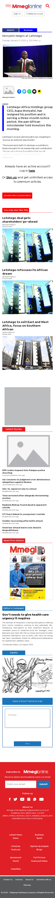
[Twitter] (16, 799)
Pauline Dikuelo (8, 332)
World (16, 861)
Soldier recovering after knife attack (22, 521)
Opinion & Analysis (39, 846)
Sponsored (15, 857)
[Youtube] (23, 799)
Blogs (39, 850)
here (32, 171)
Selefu (14, 653)
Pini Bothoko (7, 491)
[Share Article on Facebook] (19, 91)
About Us (30, 879)
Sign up (11, 177)
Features (15, 850)
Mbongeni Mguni (8, 97)
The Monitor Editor (10, 645)
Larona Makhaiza (8, 484)
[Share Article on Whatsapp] (29, 91)
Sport (39, 838)
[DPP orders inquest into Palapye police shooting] (27, 450)
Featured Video (39, 861)
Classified (16, 869)
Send (27, 744)
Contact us (8, 879)
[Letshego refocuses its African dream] (27, 297)
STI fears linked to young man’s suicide (23, 514)
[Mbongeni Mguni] (8, 90)
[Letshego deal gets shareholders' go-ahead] (27, 245)
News (15, 838)
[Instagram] (30, 799)
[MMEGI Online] (27, 7)
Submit (43, 784)
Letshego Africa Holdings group (17, 195)
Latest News (15, 835)
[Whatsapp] (35, 799)
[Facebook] (11, 799)
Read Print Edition (14, 541)
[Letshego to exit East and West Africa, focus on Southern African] (27, 353)
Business (28, 30)
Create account (34, 14)
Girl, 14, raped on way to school (19, 489)
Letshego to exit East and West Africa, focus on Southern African (25, 326)
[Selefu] (27, 675)
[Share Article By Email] (34, 91)
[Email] (42, 799)
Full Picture (39, 857)
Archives (19, 879)
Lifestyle (15, 846)
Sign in (17, 14)
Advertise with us (43, 879)
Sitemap (27, 885)
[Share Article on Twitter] (24, 91)
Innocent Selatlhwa (10, 475)
